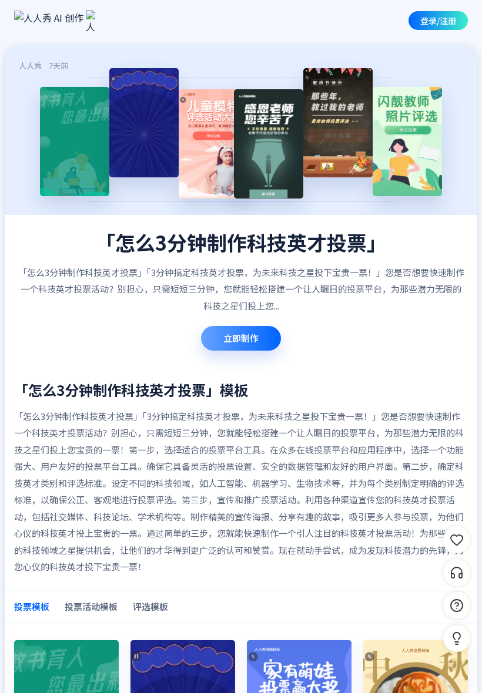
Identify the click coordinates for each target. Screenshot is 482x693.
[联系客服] (456, 572)
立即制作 (241, 338)
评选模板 (150, 606)
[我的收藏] (456, 539)
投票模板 (31, 606)
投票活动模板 (91, 606)
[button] (456, 638)
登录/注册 (438, 20)
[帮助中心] (456, 605)
